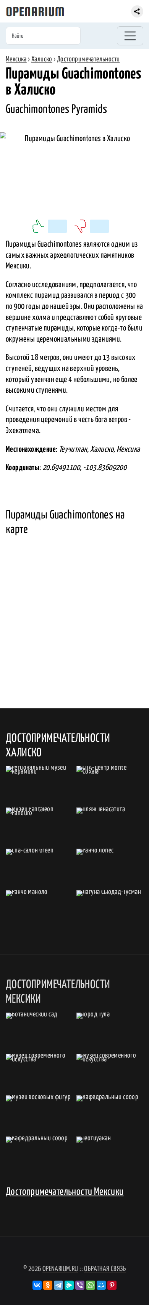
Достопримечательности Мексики (65, 1192)
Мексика (16, 59)
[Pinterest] (112, 1285)
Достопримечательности (88, 59)
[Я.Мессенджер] (69, 1285)
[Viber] (79, 1285)
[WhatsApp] (90, 1285)
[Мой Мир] (101, 1285)
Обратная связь (105, 1269)
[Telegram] (58, 1285)
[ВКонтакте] (37, 1285)
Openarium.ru (60, 1269)
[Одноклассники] (47, 1285)
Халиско (41, 59)
